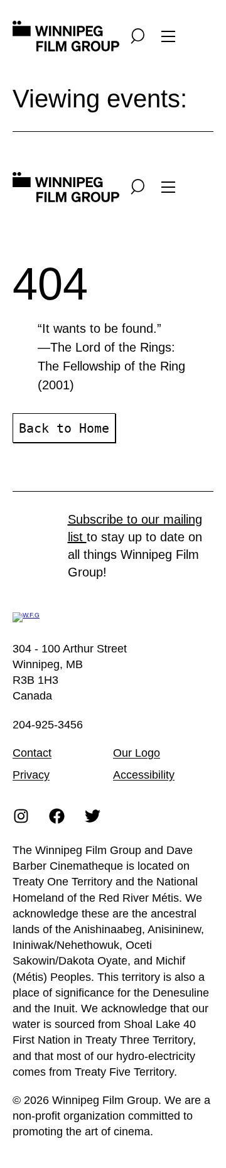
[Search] (137, 36)
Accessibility (144, 775)
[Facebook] (57, 815)
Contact (32, 753)
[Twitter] (93, 815)
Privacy (31, 775)
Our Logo (136, 753)
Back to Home (64, 428)
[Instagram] (21, 815)
